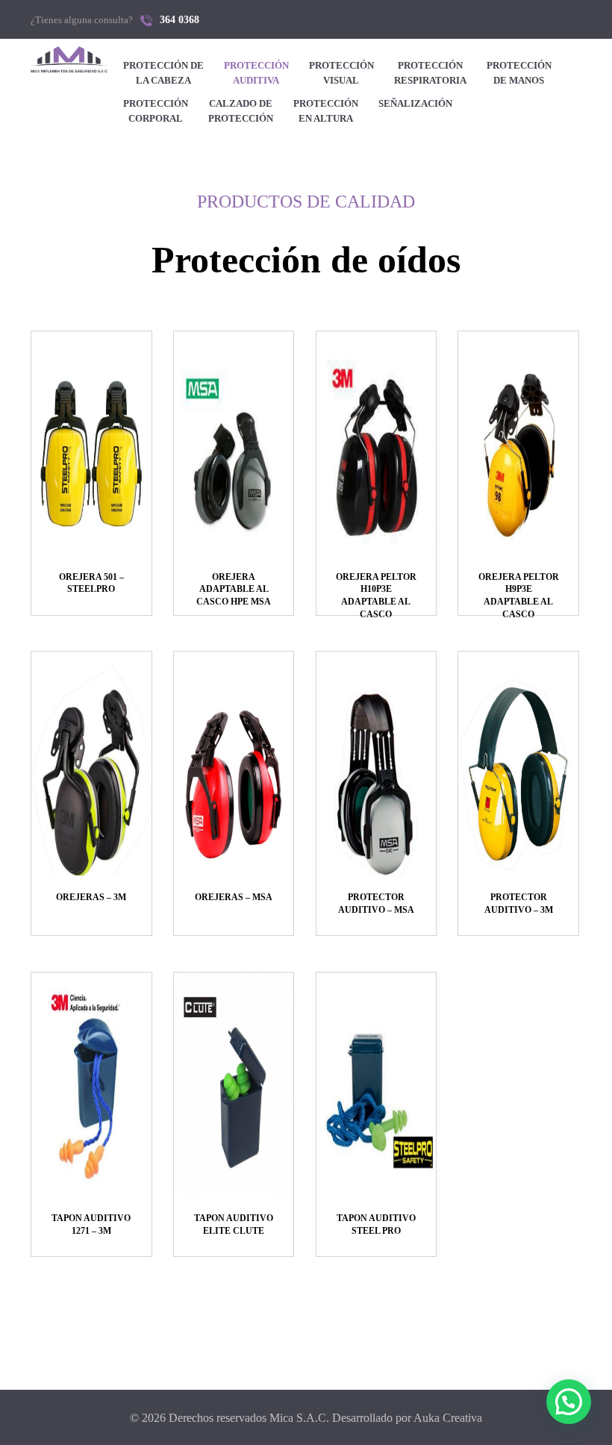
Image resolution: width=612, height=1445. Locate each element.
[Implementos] (69, 60)
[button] (568, 1401)
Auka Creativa (447, 1417)
